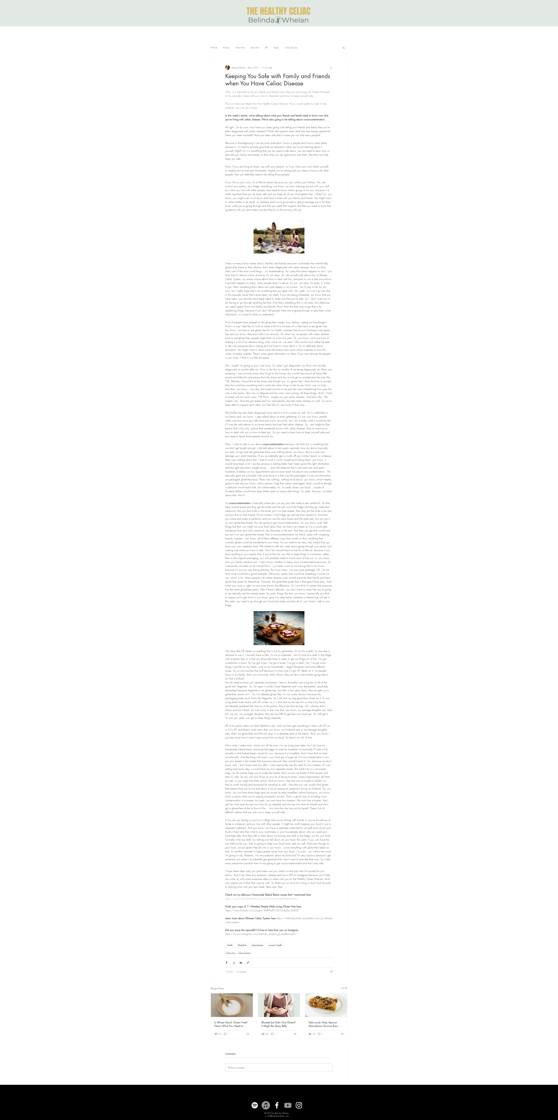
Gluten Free (240, 47)
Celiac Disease (291, 47)
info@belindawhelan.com (278, 1115)
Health (230, 945)
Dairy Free (255, 47)
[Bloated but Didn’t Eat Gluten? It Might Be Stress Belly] (279, 1005)
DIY (266, 47)
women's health (275, 945)
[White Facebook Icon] (277, 1105)
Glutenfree (242, 945)
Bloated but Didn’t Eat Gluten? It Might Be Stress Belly (279, 1024)
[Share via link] (248, 962)
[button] (343, 47)
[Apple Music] (266, 1105)
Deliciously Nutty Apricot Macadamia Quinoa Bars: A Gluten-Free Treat (325, 1024)
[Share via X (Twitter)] (233, 962)
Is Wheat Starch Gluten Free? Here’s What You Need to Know (230, 1024)
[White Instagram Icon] (299, 1105)
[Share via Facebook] (226, 962)
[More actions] (331, 67)
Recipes (226, 47)
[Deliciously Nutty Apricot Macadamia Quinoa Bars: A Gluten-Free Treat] (326, 1005)
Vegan (276, 47)
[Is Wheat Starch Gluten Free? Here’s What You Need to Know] (232, 1005)
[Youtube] (288, 1105)
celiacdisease (257, 945)
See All (344, 988)
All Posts (214, 47)
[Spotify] (255, 1105)
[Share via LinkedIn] (240, 962)
